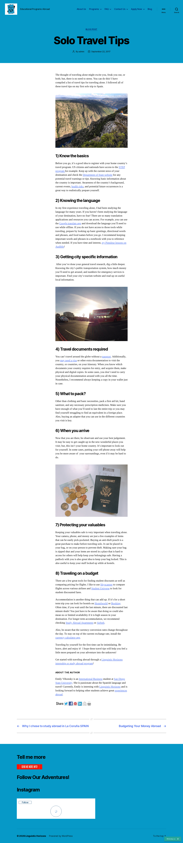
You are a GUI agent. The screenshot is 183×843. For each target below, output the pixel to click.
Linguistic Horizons (110, 686)
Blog (150, 9)
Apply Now (136, 9)
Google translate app (70, 223)
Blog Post (91, 29)
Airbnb (100, 622)
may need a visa (68, 360)
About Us (81, 9)
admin (81, 51)
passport (106, 356)
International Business (90, 679)
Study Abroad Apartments (79, 622)
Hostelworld (101, 603)
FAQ (107, 9)
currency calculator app (67, 637)
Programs (94, 9)
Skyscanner (106, 584)
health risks (77, 186)
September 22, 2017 (100, 51)
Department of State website (97, 175)
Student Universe (100, 588)
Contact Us (119, 9)
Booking (116, 603)
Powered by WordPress (61, 836)
